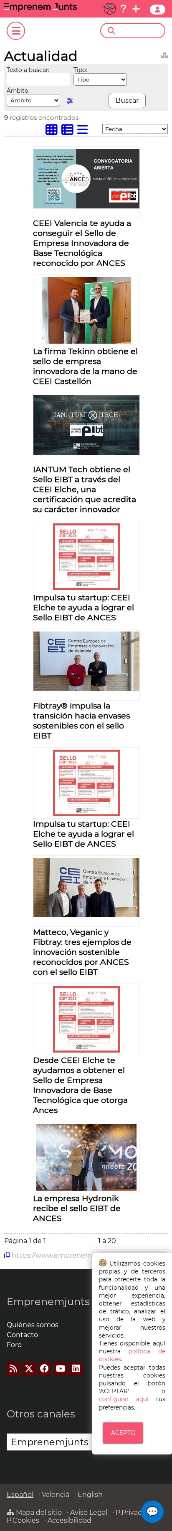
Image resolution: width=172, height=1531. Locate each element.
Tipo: (80, 70)
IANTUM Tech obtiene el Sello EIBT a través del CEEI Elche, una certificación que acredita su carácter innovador (84, 489)
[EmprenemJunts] (40, 9)
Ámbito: (18, 90)
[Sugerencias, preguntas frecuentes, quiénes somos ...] (123, 8)
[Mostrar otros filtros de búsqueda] (69, 101)
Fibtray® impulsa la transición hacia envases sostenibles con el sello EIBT (81, 721)
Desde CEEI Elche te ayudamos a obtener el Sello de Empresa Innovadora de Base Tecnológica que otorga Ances (80, 1085)
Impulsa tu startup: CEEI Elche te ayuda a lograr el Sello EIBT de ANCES (83, 607)
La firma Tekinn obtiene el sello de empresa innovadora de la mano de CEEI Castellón (85, 366)
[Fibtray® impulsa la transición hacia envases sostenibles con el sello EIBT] (86, 689)
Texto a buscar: (28, 70)
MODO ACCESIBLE (109, 8)
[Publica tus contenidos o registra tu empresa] (136, 8)
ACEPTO (123, 1432)
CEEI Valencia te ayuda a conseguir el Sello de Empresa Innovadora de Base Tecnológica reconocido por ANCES (82, 243)
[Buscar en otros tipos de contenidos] (164, 54)
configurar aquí (124, 1399)
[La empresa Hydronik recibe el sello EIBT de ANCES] (86, 1188)
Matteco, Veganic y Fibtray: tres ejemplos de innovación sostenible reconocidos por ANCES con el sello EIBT (82, 952)
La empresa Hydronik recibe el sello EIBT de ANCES (77, 1208)
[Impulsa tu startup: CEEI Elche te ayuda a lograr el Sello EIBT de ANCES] (86, 588)
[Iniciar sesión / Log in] (157, 10)
